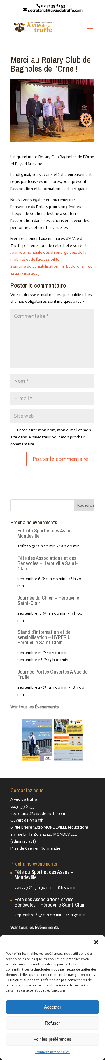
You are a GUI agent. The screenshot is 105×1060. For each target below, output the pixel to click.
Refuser (52, 1023)
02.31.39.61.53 (22, 806)
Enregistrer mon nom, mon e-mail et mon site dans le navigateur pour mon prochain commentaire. (50, 437)
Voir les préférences (52, 1039)
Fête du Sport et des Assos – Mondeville (47, 533)
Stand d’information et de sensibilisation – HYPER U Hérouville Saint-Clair (44, 637)
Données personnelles (52, 1052)
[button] (96, 942)
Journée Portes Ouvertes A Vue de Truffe (53, 674)
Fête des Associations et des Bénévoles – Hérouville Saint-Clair (48, 563)
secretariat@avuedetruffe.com (37, 813)
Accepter (52, 1006)
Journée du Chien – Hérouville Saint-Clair (48, 600)
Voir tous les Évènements (34, 707)
